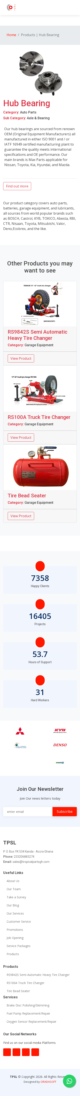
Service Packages (19, 945)
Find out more (17, 186)
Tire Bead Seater (18, 991)
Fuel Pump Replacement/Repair (28, 1013)
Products (13, 954)
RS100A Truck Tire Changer (25, 982)
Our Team (14, 889)
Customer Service (19, 921)
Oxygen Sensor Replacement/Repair (31, 1021)
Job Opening (15, 937)
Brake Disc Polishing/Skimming (28, 1005)
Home (11, 34)
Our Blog (13, 905)
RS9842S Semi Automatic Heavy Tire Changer (38, 974)
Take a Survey (16, 897)
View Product (20, 358)
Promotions (15, 929)
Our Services (15, 913)
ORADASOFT (48, 1082)
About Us (13, 880)
